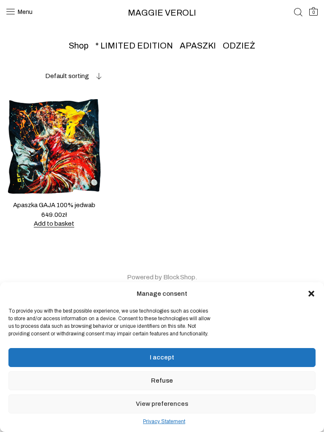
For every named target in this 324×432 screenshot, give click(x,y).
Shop (79, 45)
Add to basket (54, 223)
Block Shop (179, 277)
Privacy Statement (164, 421)
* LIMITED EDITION (134, 45)
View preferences (162, 403)
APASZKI (198, 45)
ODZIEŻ (239, 45)
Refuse (162, 380)
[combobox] (54, 76)
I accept (162, 357)
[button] (311, 293)
